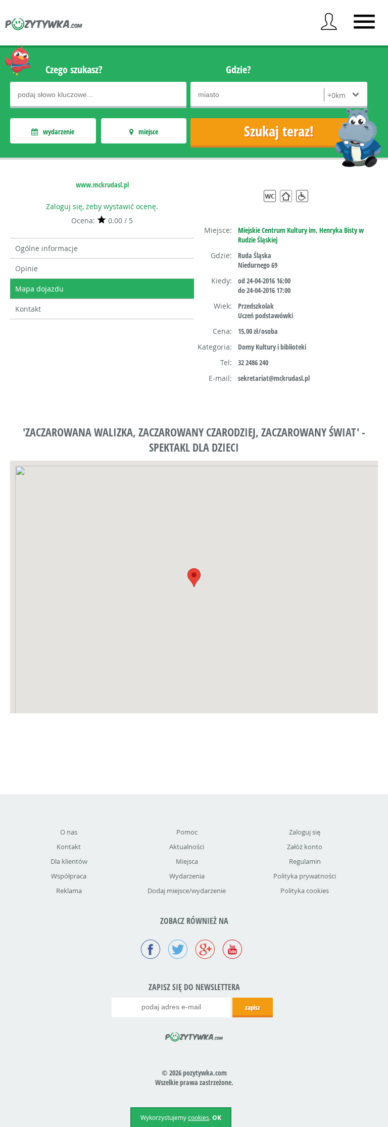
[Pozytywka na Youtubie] (232, 950)
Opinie (26, 268)
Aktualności (186, 846)
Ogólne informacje (46, 248)
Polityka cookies (304, 890)
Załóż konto (304, 846)
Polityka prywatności (304, 875)
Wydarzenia (187, 875)
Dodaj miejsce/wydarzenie (187, 890)
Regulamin (305, 861)
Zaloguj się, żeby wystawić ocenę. (102, 206)
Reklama (69, 890)
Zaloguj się (304, 832)
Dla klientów (69, 861)
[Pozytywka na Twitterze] (178, 950)
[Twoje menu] (329, 21)
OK (216, 1117)
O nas (68, 832)
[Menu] (364, 21)
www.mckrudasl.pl (102, 184)
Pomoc (187, 832)
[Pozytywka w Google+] (205, 950)
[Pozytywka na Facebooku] (150, 950)
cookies (198, 1117)
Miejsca (187, 861)
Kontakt (28, 309)
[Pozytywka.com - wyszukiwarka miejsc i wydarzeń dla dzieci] (44, 25)
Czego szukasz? (74, 69)
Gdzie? (238, 69)
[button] (194, 577)
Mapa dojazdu (39, 288)
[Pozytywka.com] (194, 1035)
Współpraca (68, 875)
